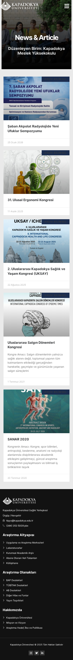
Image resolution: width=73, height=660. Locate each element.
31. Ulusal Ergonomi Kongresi (31, 200)
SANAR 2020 (18, 439)
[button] (67, 6)
